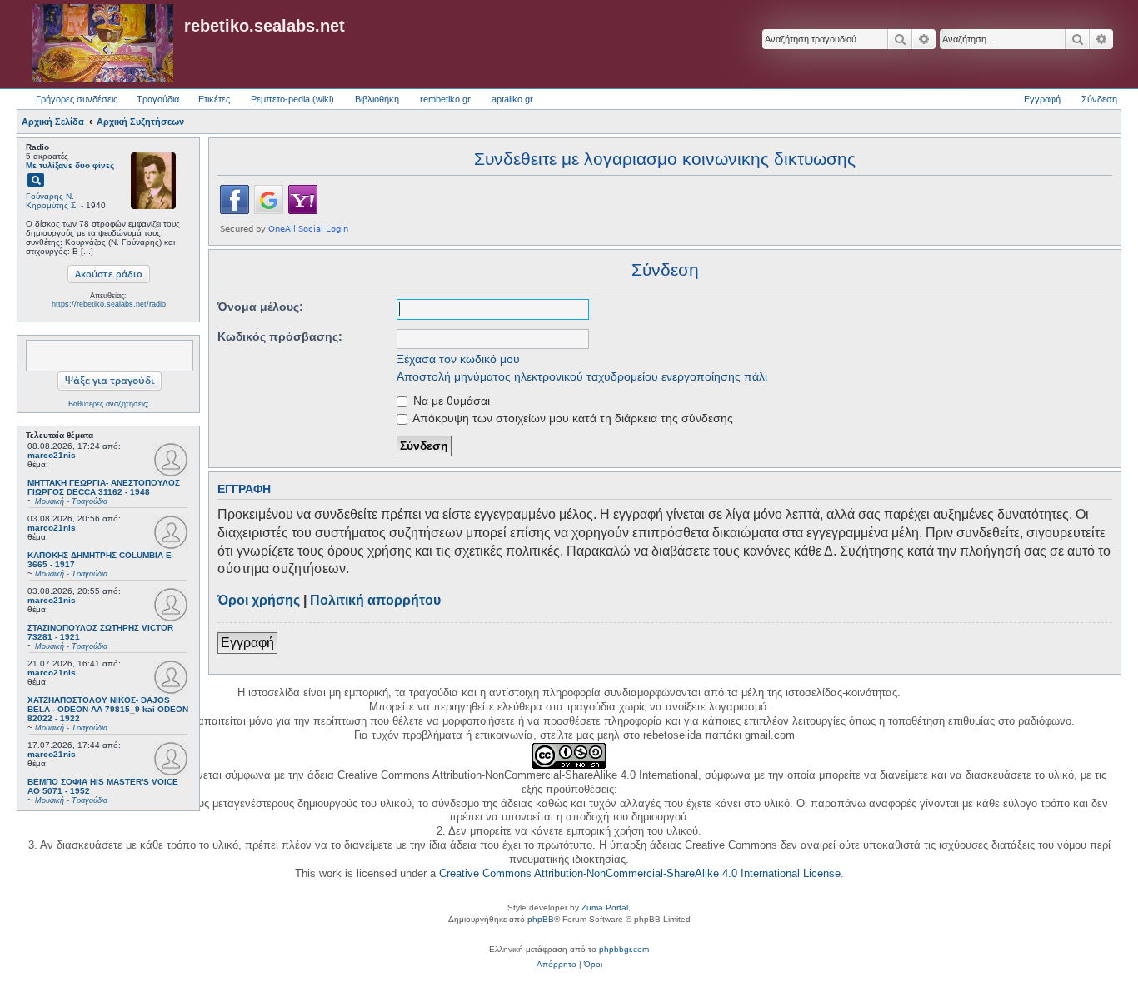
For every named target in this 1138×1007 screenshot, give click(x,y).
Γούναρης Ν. (50, 196)
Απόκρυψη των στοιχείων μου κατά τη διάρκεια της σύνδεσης (571, 418)
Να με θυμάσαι (450, 400)
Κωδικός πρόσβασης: (279, 336)
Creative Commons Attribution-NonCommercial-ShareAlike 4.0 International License (640, 873)
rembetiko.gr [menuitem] (445, 99)
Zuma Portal (604, 907)
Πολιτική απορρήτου (375, 600)
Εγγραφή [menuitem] (1042, 99)
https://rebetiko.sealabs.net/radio (109, 304)
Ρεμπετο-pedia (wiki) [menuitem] (292, 99)
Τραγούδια (158, 99)
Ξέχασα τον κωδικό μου (458, 359)
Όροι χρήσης (258, 600)
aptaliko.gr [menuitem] (512, 99)
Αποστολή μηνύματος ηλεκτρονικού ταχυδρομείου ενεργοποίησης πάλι (582, 376)
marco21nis (51, 455)
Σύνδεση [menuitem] (1099, 99)
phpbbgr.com (624, 949)
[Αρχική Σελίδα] (102, 44)
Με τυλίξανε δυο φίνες (70, 165)
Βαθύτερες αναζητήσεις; (108, 404)
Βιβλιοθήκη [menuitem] (377, 99)
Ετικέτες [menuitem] (214, 99)
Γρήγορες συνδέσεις (76, 99)
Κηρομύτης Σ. (52, 205)
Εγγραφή (247, 643)
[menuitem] (556, 964)
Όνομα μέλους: (260, 306)
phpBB (540, 919)
